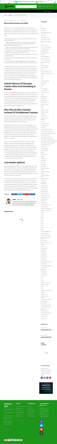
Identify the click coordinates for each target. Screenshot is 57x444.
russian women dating (45, 235)
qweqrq (42, 217)
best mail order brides (45, 60)
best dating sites (44, 50)
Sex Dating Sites (44, 248)
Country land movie (45, 92)
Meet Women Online (45, 195)
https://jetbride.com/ (45, 135)
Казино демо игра (45, 314)
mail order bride (44, 185)
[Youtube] (41, 429)
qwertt (42, 223)
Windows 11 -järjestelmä (46, 282)
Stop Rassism (44, 252)
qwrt (42, 229)
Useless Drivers (44, 275)
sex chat (42, 246)
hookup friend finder (45, 123)
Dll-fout (42, 106)
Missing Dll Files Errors (45, 197)
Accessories (43, 28)
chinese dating (44, 88)
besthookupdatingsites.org (46, 73)
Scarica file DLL (44, 240)
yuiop (42, 288)
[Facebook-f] (41, 421)
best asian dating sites (46, 47)
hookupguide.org (44, 125)
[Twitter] (41, 425)
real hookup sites (44, 233)
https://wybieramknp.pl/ (46, 144)
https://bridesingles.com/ (46, 129)
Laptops (10, 15)
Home (5, 15)
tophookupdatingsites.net (46, 261)
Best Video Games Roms (46, 71)
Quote (42, 213)
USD (44, 6)
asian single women (45, 37)
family (42, 108)
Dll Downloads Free (45, 102)
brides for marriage (45, 80)
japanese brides (44, 150)
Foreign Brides (44, 115)
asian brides (43, 35)
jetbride (42, 152)
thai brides (43, 257)
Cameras (43, 84)
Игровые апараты (45, 310)
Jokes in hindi (44, 154)
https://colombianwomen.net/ (47, 131)
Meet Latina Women (45, 193)
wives (42, 286)
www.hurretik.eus (12, 92)
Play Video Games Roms (46, 208)
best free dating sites (45, 58)
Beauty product (44, 45)
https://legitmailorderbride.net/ (47, 138)
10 (41, 26)
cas (41, 86)
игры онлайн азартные (46, 312)
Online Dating (44, 202)
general (42, 121)
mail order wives (44, 189)
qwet (42, 225)
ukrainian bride (44, 267)
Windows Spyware (44, 284)
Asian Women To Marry (45, 39)
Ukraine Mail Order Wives (46, 265)
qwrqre (42, 227)
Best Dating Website (45, 56)
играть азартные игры (46, 304)
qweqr (42, 215)
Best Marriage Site (45, 65)
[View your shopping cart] (51, 6)
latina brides (43, 164)
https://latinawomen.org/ (46, 136)
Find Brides (43, 114)
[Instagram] (41, 433)
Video (42, 276)
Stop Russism (44, 254)
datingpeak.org (44, 100)
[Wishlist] (49, 6)
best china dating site (45, 49)
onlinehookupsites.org (45, 204)
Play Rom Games (44, 206)
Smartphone (43, 250)
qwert (42, 221)
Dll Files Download (44, 104)
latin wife (43, 162)
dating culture (44, 96)
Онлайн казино (44, 318)
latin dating (43, 160)
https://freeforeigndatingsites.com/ (48, 133)
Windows (42, 280)
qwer (42, 219)
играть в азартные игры (46, 306)
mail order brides (44, 187)
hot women (43, 127)
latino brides (43, 166)
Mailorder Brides (44, 191)
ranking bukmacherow (45, 231)
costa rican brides (44, 90)
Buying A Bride (44, 82)
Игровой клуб (44, 308)
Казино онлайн (44, 316)
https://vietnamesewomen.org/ (47, 142)
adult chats (43, 30)
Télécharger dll (44, 255)
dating (42, 94)
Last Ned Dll (43, 158)
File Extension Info (45, 110)
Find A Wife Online (44, 112)
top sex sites (43, 259)
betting (42, 75)
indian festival (44, 146)
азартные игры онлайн (46, 299)
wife (42, 278)
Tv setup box (43, 263)
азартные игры (44, 294)
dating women (44, 98)
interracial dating (44, 148)
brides (42, 78)
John (6, 20)
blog (42, 77)
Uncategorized (44, 273)
